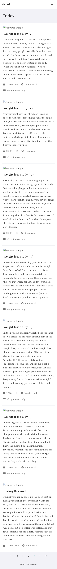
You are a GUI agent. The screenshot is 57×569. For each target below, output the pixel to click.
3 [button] (34, 555)
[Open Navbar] (52, 4)
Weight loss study (16, 90)
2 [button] (28, 555)
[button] (11, 555)
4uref (6, 4)
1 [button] (22, 555)
